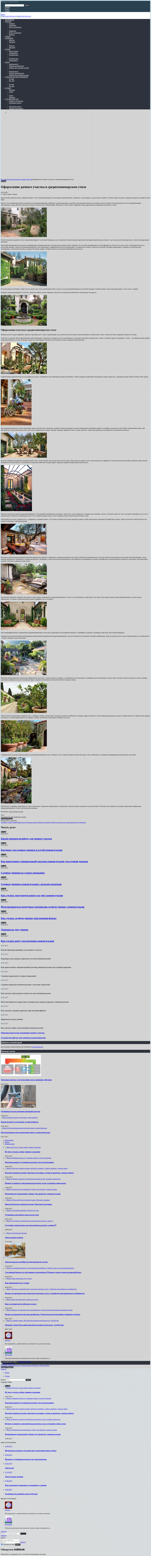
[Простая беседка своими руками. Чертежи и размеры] (27, 1200)
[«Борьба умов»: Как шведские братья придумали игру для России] (32, 1320)
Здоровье (9, 38)
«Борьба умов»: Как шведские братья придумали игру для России (34, 1325)
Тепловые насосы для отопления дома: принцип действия (26, 1079)
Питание (12, 42)
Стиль (7, 36)
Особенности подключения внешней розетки (20, 1111)
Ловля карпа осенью (14, 1237)
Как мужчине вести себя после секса (21, 1304)
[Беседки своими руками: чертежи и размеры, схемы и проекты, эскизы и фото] (36, 1168)
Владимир (8, 1355)
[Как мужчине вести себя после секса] (21, 1299)
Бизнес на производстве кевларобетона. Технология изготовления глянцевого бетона (42, 1314)
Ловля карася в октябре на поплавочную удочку (26, 1262)
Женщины (9, 20)
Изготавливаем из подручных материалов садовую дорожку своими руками (42, 906)
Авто (7, 62)
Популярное (9, 1140)
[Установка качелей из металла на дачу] (22, 1210)
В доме (11, 79)
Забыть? (23, 1542)
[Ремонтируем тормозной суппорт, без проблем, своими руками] (31, 1189)
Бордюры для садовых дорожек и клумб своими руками (31, 850)
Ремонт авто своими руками (19, 68)
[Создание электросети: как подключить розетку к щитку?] (29, 1221)
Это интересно (12, 99)
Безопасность (13, 64)
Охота (11, 92)
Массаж (11, 40)
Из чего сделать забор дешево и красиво (22, 1151)
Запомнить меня (9, 1544)
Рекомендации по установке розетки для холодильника (29, 1162)
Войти (18, 1544)
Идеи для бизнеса (15, 27)
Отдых (8, 88)
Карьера (12, 23)
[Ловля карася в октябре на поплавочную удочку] (15, 1257)
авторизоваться (37, 1047)
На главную (5, 179)
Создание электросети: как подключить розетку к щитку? (30, 1225)
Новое (7, 1142)
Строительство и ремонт (16, 77)
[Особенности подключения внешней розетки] (18, 1107)
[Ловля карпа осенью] (16, 1233)
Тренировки (13, 53)
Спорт (7, 49)
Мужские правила (24, 1362)
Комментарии (10, 1144)
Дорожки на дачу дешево (14, 929)
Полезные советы (15, 103)
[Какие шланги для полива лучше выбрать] (19, 1117)
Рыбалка (12, 90)
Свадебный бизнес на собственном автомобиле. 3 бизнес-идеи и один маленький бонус (43, 1272)
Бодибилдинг (13, 55)
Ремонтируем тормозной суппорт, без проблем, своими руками (33, 1193)
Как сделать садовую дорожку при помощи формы (28, 918)
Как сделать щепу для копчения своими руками (27, 941)
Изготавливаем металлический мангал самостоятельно (25, 1132)
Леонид (7, 1340)
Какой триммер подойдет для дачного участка (26, 838)
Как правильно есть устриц (17, 1283)
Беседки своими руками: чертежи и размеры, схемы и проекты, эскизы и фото (39, 1172)
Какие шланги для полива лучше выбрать (20, 1122)
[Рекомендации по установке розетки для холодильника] (28, 1158)
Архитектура (5, 817)
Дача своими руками (16, 811)
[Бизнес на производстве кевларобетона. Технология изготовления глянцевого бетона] (39, 1310)
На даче (11, 81)
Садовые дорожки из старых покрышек (23, 872)
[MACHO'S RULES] (75, 16)
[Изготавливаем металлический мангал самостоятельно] (24, 1128)
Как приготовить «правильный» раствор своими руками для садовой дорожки (44, 861)
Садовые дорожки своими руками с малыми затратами (31, 884)
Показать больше (7, 819)
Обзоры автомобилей (16, 66)
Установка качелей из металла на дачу (22, 1214)
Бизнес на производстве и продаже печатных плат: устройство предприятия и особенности (45, 1293)
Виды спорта (13, 51)
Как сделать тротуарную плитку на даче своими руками (32, 895)
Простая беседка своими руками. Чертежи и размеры (28, 1204)
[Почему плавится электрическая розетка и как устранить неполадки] (32, 1179)
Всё (10, 29)
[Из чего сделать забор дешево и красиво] (23, 1147)
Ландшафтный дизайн (18, 817)
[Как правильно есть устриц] (18, 1278)
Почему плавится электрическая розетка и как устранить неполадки (35, 1183)
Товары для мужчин (16, 101)
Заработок (12, 25)
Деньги (8, 22)
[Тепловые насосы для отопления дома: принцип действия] (21, 1075)
